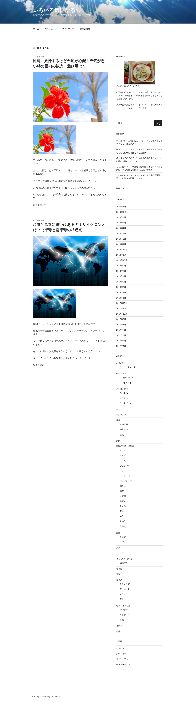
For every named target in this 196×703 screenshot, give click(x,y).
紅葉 (122, 552)
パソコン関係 (122, 389)
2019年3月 (121, 233)
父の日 (123, 521)
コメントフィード (124, 659)
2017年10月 (121, 314)
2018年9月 (121, 266)
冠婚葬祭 (124, 563)
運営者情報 (85, 29)
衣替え (123, 526)
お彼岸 (123, 455)
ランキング (121, 415)
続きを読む (39, 205)
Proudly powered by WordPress (46, 696)
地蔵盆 (123, 501)
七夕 (122, 491)
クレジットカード (128, 367)
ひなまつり (125, 465)
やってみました (123, 373)
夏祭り (123, 511)
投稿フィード (122, 654)
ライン (119, 409)
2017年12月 (121, 303)
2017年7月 (121, 330)
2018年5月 (121, 282)
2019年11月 (121, 212)
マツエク (124, 594)
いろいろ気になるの (57, 10)
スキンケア (125, 584)
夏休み (123, 506)
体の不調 (124, 424)
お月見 (123, 460)
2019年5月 (121, 223)
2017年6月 (121, 335)
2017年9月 (121, 319)
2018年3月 (121, 287)
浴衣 (122, 516)
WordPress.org (123, 664)
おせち (123, 450)
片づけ (123, 542)
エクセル (124, 398)
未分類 (119, 569)
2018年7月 (121, 276)
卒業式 (123, 496)
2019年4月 (121, 228)
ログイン (120, 648)
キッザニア (125, 615)
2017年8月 (121, 324)
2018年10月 (121, 260)
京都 (122, 620)
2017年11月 (121, 308)
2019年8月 (121, 217)
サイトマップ (68, 29)
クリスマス (125, 470)
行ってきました (123, 605)
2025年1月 (121, 206)
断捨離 (123, 537)
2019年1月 (121, 244)
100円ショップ (126, 377)
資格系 (119, 626)
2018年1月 (121, 298)
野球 (118, 631)
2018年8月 (121, 271)
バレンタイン (126, 481)
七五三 (123, 486)
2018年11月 (121, 255)
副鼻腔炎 (124, 429)
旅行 (118, 548)
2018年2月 (121, 292)
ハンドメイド (126, 383)
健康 (118, 420)
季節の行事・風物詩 (125, 446)
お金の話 (120, 363)
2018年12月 (121, 249)
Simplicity (124, 393)
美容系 (119, 580)
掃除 (118, 533)
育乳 (122, 599)
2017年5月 (121, 341)
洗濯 (118, 574)
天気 (118, 441)
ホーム (36, 29)
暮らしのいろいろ (124, 558)
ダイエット (125, 589)
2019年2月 (121, 239)
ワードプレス (126, 403)
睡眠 (122, 434)
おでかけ (124, 610)
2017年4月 (121, 346)
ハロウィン (125, 476)
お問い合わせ (50, 29)
